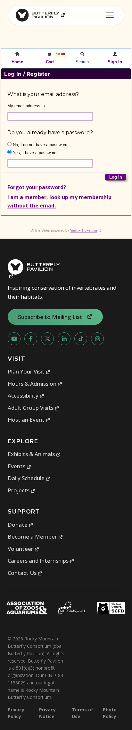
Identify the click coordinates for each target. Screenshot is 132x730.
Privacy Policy (16, 713)
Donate (21, 524)
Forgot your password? (36, 187)
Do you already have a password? (50, 132)
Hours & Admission (35, 383)
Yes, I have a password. (35, 152)
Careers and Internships (41, 560)
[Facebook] (30, 338)
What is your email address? (43, 94)
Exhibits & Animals (34, 454)
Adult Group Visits (34, 407)
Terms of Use (82, 713)
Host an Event (29, 419)
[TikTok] (80, 338)
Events (19, 466)
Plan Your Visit (29, 371)
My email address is (26, 105)
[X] (47, 338)
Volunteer (23, 548)
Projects (22, 490)
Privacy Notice (47, 713)
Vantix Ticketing (85, 230)
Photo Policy (110, 713)
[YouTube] (14, 338)
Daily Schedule (29, 478)
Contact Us (25, 572)
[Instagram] (97, 338)
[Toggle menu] (109, 15)
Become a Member (35, 536)
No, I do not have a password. (40, 144)
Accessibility (26, 395)
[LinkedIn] (64, 338)
